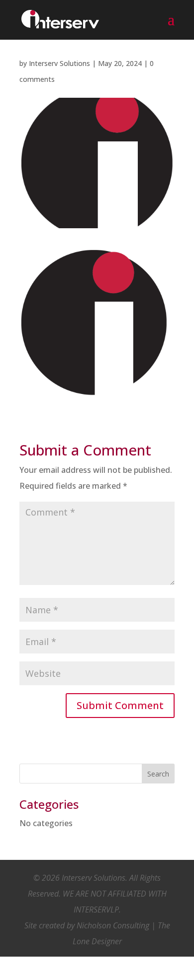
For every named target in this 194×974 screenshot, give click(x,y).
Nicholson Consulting (113, 925)
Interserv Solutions (59, 63)
